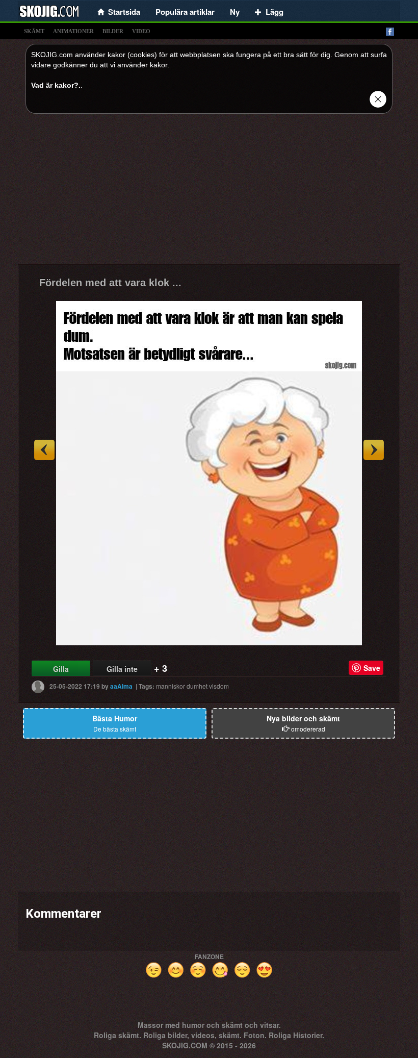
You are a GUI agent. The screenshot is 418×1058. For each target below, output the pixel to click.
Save (371, 668)
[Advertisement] (209, 192)
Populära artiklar (185, 11)
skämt (34, 31)
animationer (73, 31)
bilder (112, 31)
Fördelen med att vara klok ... (110, 282)
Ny (235, 11)
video (141, 31)
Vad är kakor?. (56, 85)
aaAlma (121, 686)
